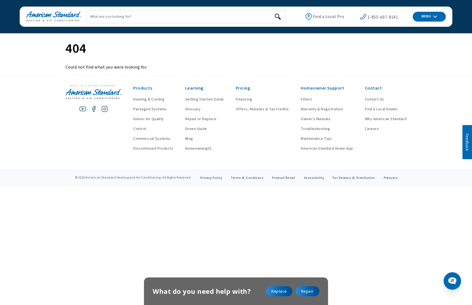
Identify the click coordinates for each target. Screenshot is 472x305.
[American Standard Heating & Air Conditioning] (53, 16)
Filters (306, 99)
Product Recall (283, 178)
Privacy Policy (211, 178)
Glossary (193, 109)
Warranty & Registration (322, 109)
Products (142, 88)
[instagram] (104, 109)
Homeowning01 (198, 148)
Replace (279, 291)
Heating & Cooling (148, 99)
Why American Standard (385, 119)
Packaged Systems (150, 109)
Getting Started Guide (204, 99)
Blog (189, 138)
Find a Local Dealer (381, 109)
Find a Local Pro (328, 17)
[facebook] (93, 109)
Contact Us (374, 99)
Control (139, 129)
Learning (194, 88)
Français (390, 178)
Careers (372, 129)
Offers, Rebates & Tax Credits (262, 109)
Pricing (243, 88)
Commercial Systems (151, 138)
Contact (373, 88)
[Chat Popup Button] (452, 281)
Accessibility (314, 178)
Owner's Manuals (315, 119)
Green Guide (196, 129)
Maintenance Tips (316, 138)
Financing (244, 99)
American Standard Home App (327, 148)
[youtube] (82, 109)
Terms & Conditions (247, 178)
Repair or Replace (201, 119)
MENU (426, 16)
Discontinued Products (153, 148)
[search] (278, 16)
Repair (307, 291)
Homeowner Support (322, 88)
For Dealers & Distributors (354, 178)
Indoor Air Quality (148, 119)
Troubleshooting (315, 129)
